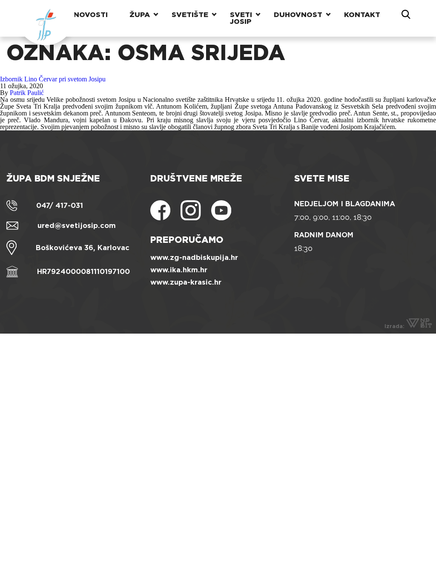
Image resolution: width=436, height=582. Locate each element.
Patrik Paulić (27, 92)
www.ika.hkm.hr (178, 270)
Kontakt (362, 15)
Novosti (91, 15)
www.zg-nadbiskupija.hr (194, 257)
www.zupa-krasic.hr (185, 282)
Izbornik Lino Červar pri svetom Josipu (53, 79)
